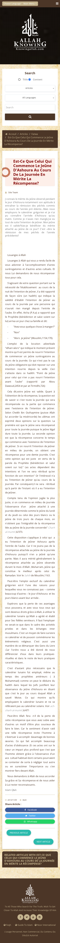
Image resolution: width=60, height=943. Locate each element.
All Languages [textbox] (29, 97)
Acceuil (12, 134)
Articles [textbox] (29, 88)
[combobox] (30, 88)
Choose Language (12, 3)
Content (37, 79)
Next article (43, 841)
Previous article (19, 832)
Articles (24, 134)
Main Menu (29, 3)
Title (25, 79)
